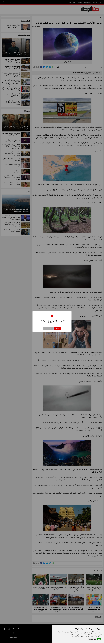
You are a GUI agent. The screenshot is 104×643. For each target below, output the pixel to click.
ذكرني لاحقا (48, 328)
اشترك (57, 328)
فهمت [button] (99, 639)
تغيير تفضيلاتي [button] (92, 639)
